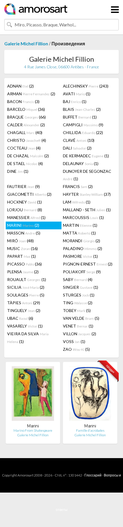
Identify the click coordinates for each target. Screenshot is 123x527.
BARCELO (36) (26, 109)
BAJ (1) (74, 101)
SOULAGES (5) (25, 294)
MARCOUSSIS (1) (83, 217)
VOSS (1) (74, 341)
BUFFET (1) (80, 117)
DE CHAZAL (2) (28, 155)
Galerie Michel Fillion (26, 43)
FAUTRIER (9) (23, 186)
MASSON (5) (23, 232)
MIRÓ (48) (20, 240)
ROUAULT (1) (26, 279)
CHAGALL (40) (24, 132)
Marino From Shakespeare (32, 430)
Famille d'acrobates (90, 430)
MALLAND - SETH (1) (87, 209)
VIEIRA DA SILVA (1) (28, 337)
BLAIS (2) (82, 109)
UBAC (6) (20, 318)
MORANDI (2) (81, 240)
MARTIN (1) (80, 225)
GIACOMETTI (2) (29, 194)
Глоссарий (93, 475)
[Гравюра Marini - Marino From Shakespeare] (33, 395)
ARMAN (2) (31, 93)
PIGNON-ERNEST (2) (87, 263)
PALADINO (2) (82, 248)
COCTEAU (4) (24, 148)
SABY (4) (77, 279)
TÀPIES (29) (23, 302)
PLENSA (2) (23, 271)
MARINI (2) (23, 225)
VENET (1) (78, 325)
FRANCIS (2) (78, 186)
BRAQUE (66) (26, 117)
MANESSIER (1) (26, 217)
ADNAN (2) (20, 86)
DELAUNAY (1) (80, 163)
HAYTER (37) (87, 194)
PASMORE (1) (80, 256)
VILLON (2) (79, 333)
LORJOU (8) (24, 209)
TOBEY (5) (77, 310)
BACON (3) (23, 101)
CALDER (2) (26, 124)
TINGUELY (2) (23, 310)
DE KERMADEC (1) (86, 155)
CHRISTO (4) (26, 140)
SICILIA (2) (25, 287)
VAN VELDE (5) (81, 318)
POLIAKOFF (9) (82, 271)
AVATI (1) (76, 93)
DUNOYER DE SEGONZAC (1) (87, 175)
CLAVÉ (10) (78, 140)
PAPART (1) (21, 256)
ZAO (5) (76, 349)
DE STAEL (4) (25, 163)
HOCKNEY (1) (24, 201)
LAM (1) (76, 201)
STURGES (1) (78, 294)
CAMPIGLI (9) (83, 124)
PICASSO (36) (24, 263)
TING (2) (77, 302)
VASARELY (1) (25, 325)
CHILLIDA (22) (83, 132)
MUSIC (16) (22, 248)
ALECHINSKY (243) (85, 86)
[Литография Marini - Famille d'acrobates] (90, 395)
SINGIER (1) (80, 287)
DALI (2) (77, 148)
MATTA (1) (79, 232)
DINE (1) (17, 171)
